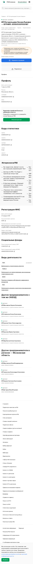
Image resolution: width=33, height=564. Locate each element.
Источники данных (8, 511)
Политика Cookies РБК (9, 521)
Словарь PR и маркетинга (9, 466)
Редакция (21, 528)
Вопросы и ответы (7, 518)
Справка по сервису (8, 497)
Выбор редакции (7, 445)
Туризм (19, 27)
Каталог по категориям (9, 477)
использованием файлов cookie (10, 554)
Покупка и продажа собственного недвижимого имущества (15, 281)
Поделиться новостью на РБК (10, 407)
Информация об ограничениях (11, 535)
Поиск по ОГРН (7, 501)
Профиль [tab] (4, 74)
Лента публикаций (8, 438)
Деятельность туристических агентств (12, 266)
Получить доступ (16, 119)
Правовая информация (9, 538)
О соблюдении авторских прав (11, 542)
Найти (28, 8)
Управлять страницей (18, 60)
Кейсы (4, 449)
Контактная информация (9, 528)
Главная (3, 16)
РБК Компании (11, 2)
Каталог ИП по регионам (9, 484)
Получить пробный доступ (10, 411)
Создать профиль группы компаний (12, 428)
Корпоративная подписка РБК (11, 414)
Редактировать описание (7, 56)
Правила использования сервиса (11, 487)
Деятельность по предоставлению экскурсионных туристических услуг (15, 273)
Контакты (5, 494)
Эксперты (5, 442)
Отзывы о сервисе (7, 431)
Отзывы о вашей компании (10, 421)
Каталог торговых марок (9, 480)
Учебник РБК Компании (9, 459)
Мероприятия (6, 456)
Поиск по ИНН (6, 504)
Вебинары (5, 452)
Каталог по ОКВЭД (8, 470)
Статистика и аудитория (9, 508)
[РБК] (4, 2)
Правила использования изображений (13, 491)
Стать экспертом (7, 418)
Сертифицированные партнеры (11, 435)
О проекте (5, 404)
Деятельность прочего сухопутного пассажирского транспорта (16, 289)
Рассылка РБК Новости (9, 531)
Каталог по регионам (8, 473)
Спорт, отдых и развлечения (8, 27)
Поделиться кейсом (8, 424)
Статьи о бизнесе (7, 463)
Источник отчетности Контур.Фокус (12, 514)
